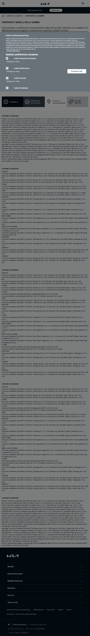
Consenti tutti (76, 71)
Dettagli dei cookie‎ (13, 61)
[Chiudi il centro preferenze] (87, 36)
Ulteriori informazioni (13, 50)
